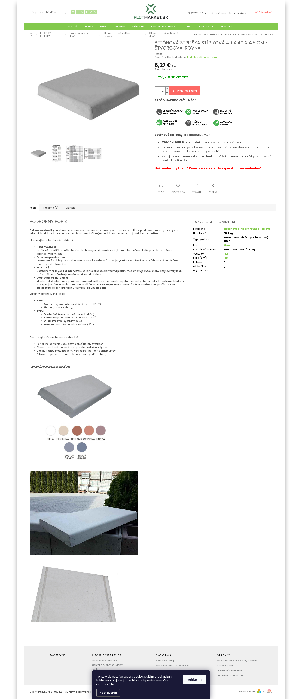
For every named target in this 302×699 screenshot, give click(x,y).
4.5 (226, 253)
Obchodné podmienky (105, 660)
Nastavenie (108, 693)
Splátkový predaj (164, 660)
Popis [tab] (33, 207)
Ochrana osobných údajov (107, 664)
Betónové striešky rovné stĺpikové (247, 229)
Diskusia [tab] (70, 207)
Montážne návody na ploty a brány (237, 660)
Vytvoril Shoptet (246, 691)
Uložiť (161, 178)
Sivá (227, 245)
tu (112, 684)
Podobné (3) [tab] (51, 207)
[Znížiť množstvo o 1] (167, 93)
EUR (202, 13)
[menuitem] (73, 26)
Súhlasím (194, 680)
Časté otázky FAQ (227, 665)
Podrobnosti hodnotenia (202, 57)
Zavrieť (189, 178)
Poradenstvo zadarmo (230, 675)
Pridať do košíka (187, 90)
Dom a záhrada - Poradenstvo (172, 665)
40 (226, 258)
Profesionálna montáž (229, 670)
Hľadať (67, 12)
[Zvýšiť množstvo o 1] (167, 89)
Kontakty (97, 668)
